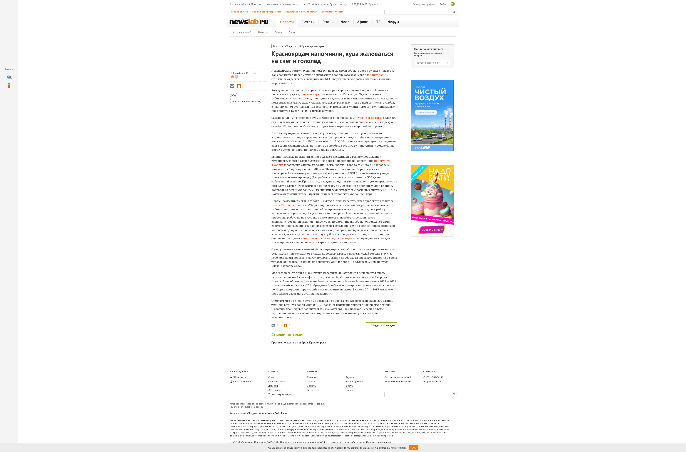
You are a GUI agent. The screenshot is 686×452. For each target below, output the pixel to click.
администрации (376, 75)
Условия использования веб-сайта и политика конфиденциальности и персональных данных (277, 403)
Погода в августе (239, 11)
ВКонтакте (239, 377)
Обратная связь (276, 381)
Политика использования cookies (246, 406)
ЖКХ (233, 94)
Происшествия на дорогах (245, 101)
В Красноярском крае (312, 46)
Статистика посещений (397, 377)
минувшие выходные (367, 118)
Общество (291, 46)
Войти (443, 4)
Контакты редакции (279, 394)
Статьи (311, 381)
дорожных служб (309, 94)
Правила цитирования (378, 442)
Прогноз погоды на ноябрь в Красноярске (298, 342)
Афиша (350, 377)
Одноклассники (242, 381)
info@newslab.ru (432, 381)
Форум (349, 385)
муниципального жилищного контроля (327, 238)
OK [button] (414, 447)
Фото (310, 390)
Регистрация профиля (423, 4)
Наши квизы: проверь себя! (266, 11)
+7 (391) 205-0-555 (433, 377)
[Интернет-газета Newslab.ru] (250, 21)
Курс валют (374, 4)
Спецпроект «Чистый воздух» (301, 11)
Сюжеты (311, 385)
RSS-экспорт (275, 390)
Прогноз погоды (338, 4)
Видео (349, 390)
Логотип (273, 385)
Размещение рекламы (397, 381)
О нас (271, 377)
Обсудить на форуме (383, 325)
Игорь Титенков (282, 205)
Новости (278, 46)
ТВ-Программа (354, 381)
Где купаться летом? (332, 11)
